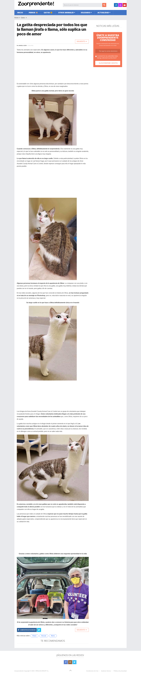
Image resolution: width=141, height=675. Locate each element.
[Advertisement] (53, 69)
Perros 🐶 (33, 12)
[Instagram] (70, 662)
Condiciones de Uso (92, 671)
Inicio (20, 12)
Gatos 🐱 (48, 12)
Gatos (23, 17)
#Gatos (34, 635)
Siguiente (81, 41)
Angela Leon (23, 45)
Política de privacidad (120, 671)
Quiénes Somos (106, 671)
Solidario (85, 12)
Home (16, 17)
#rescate (43, 635)
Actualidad (103, 12)
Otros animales (66, 12)
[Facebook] (66, 662)
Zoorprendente (19, 671)
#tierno (53, 635)
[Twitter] (74, 662)
